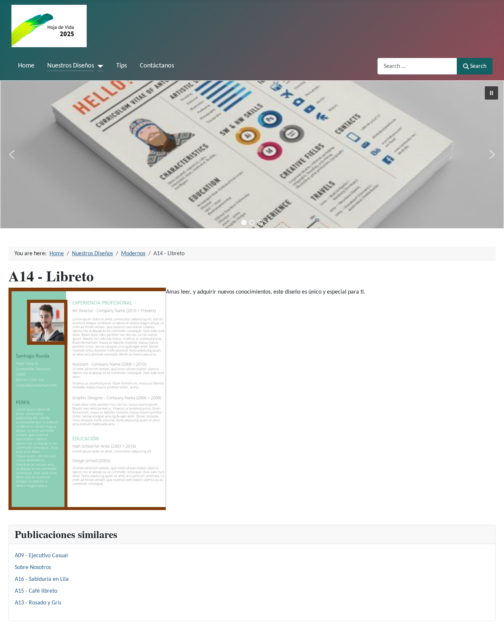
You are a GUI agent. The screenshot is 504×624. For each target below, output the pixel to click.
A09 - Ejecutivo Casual (41, 556)
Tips (121, 66)
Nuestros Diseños (70, 66)
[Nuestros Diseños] (98, 66)
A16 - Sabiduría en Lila (42, 579)
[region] (252, 154)
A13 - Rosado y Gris (38, 603)
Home (26, 66)
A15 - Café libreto (36, 591)
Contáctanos (157, 66)
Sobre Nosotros (33, 568)
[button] (491, 93)
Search (478, 66)
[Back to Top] (491, 610)
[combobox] (417, 66)
